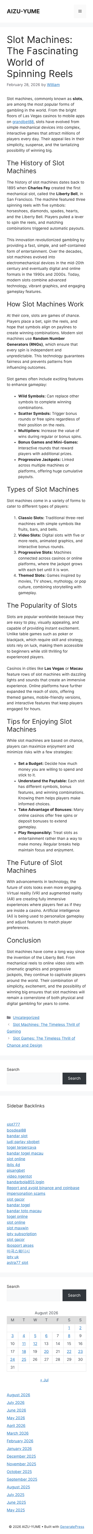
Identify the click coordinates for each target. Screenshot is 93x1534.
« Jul (44, 1380)
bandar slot (17, 1136)
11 (24, 1343)
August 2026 (18, 1395)
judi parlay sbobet (23, 1141)
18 (24, 1351)
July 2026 (16, 1402)
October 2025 (19, 1471)
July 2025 (15, 1494)
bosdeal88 (16, 1130)
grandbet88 (23, 121)
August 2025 (18, 1487)
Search (13, 1069)
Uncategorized (26, 1017)
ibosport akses (20, 1245)
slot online (16, 1159)
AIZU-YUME (23, 11)
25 (24, 1359)
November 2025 (21, 1464)
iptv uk (13, 1257)
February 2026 (20, 1441)
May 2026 (16, 1418)
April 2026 (16, 1425)
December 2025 (21, 1456)
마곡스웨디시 (18, 1251)
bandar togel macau (25, 1153)
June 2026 (16, 1410)
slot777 (13, 1124)
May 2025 (16, 1510)
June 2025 (16, 1502)
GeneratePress (72, 1527)
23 (80, 1351)
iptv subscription (22, 1234)
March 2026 (18, 1433)
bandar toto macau (24, 1211)
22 (69, 1351)
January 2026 (19, 1448)
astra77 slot (17, 1262)
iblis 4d (13, 1165)
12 (35, 1343)
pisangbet (16, 1170)
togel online (17, 1216)
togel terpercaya (21, 1147)
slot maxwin (17, 1228)
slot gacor (16, 1199)
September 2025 (22, 1479)
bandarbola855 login (25, 1182)
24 (12, 1359)
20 (46, 1351)
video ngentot (19, 1176)
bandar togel (18, 1205)
